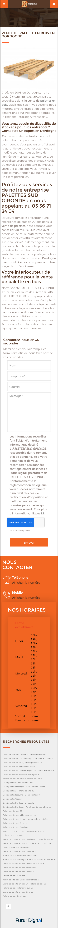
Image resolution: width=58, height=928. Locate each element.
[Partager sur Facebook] (8, 906)
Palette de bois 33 (38, 883)
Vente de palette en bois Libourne (18, 851)
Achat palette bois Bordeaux (16, 847)
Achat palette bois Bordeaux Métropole (21, 879)
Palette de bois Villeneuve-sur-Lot (18, 887)
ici (42, 513)
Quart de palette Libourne (14, 770)
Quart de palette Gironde (14, 754)
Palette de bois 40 (11, 778)
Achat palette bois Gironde (15, 823)
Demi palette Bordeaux (13, 806)
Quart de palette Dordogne (15, 758)
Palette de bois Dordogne (14, 859)
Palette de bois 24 (45, 839)
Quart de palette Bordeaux (40, 770)
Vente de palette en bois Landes (17, 871)
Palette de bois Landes (13, 835)
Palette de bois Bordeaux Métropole (19, 855)
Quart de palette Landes (40, 758)
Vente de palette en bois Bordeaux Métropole (24, 831)
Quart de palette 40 (36, 754)
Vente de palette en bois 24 (15, 883)
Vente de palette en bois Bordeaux (19, 867)
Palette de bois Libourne (14, 875)
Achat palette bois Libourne (38, 806)
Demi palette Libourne (13, 794)
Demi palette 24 (10, 790)
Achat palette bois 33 (12, 810)
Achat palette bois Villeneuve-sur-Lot (19, 814)
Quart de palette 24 (12, 762)
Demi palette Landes (35, 786)
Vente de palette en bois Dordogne (19, 839)
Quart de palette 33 (31, 762)
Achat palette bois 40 (30, 778)
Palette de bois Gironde (40, 843)
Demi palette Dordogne (13, 786)
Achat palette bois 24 (38, 819)
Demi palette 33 (32, 794)
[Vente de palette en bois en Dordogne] (29, 67)
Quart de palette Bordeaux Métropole (20, 774)
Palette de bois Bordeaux (14, 895)
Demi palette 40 (26, 790)
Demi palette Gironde (13, 798)
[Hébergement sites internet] (29, 926)
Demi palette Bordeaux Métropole (18, 802)
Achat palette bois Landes (14, 819)
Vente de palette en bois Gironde (18, 891)
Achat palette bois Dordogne (16, 827)
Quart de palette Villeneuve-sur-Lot (19, 766)
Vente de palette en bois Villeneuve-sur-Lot (22, 863)
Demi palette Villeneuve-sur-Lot (17, 782)
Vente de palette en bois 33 (40, 859)
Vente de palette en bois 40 (15, 843)
